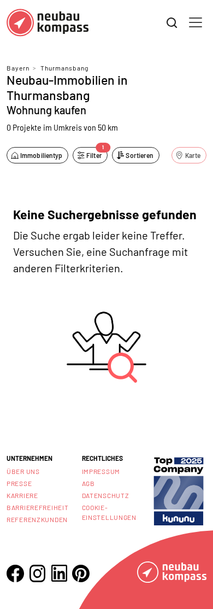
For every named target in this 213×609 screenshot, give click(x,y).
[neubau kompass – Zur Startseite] (47, 23)
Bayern (18, 68)
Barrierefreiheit (38, 507)
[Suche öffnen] (172, 23)
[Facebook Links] (15, 573)
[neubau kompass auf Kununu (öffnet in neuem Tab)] (178, 490)
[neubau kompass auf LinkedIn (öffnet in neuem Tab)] (59, 573)
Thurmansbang (64, 68)
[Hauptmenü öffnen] (195, 22)
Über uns (23, 471)
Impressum (101, 471)
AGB (88, 483)
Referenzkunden (37, 519)
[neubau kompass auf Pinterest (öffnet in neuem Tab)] (81, 573)
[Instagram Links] (37, 573)
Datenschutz (105, 495)
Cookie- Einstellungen (109, 512)
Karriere (22, 495)
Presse (19, 483)
